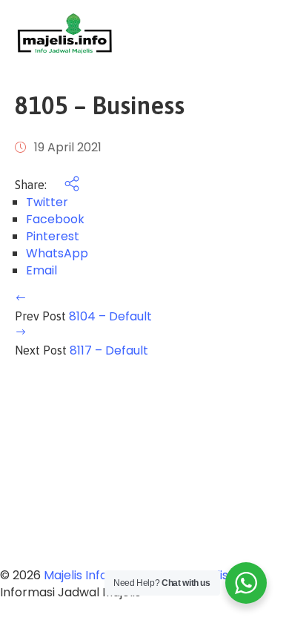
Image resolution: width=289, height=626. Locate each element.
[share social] (64, 185)
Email (41, 270)
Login (259, 33)
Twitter (47, 202)
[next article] (21, 333)
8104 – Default (110, 316)
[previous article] (21, 299)
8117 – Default (109, 350)
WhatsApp (57, 253)
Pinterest (52, 236)
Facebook (55, 219)
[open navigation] (209, 33)
